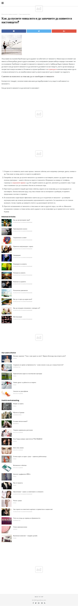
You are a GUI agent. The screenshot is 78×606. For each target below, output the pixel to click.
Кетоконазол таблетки (20, 465)
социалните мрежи (18, 183)
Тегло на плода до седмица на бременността (26, 518)
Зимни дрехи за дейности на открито (24, 382)
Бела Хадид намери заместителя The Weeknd (27, 439)
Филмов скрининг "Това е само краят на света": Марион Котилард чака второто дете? (39, 356)
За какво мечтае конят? (20, 421)
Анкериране (17, 255)
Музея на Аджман (18, 412)
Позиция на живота (19, 273)
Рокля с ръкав (17, 501)
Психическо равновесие (20, 290)
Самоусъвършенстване (24, 14)
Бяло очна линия (18, 448)
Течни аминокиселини (20, 527)
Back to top (39, 597)
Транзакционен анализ (20, 229)
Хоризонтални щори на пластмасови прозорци (27, 374)
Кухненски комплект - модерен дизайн (25, 536)
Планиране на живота (20, 264)
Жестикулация (17, 317)
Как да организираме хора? (21, 220)
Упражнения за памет (20, 238)
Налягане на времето (19, 282)
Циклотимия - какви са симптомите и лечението (28, 492)
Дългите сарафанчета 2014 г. (22, 474)
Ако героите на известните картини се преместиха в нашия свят (33, 509)
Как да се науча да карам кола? (22, 299)
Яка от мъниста (18, 483)
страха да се (52, 69)
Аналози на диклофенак (20, 391)
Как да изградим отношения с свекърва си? (26, 308)
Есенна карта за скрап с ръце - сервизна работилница (29, 456)
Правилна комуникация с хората (23, 246)
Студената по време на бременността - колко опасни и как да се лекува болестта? (38, 365)
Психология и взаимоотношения (9, 14)
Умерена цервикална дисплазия (23, 430)
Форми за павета (18, 404)
